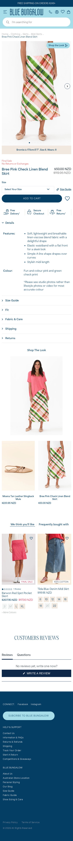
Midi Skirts (36, 34)
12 (52, 599)
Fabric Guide (10, 795)
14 (59, 599)
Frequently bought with (54, 524)
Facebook (23, 704)
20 (47, 605)
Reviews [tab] (7, 654)
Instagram (36, 704)
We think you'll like (22, 524)
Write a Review (45, 674)
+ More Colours (9, 612)
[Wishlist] (63, 11)
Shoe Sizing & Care (13, 799)
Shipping (7, 746)
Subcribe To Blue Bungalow (29, 715)
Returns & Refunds (13, 742)
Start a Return (10, 755)
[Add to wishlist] (31, 538)
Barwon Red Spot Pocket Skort (17, 595)
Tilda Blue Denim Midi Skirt (53, 589)
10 (46, 599)
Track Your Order (12, 750)
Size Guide (8, 791)
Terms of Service (31, 822)
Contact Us (8, 733)
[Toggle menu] (5, 12)
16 (65, 599)
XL (22, 606)
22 (54, 605)
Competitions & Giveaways (17, 759)
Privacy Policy (10, 822)
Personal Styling (11, 782)
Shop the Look (56, 45)
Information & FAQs (13, 737)
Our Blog (7, 786)
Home (5, 34)
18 (41, 605)
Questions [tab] (24, 654)
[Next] (67, 86)
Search (6, 22)
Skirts (26, 34)
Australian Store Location (16, 778)
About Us (7, 773)
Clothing (15, 34)
